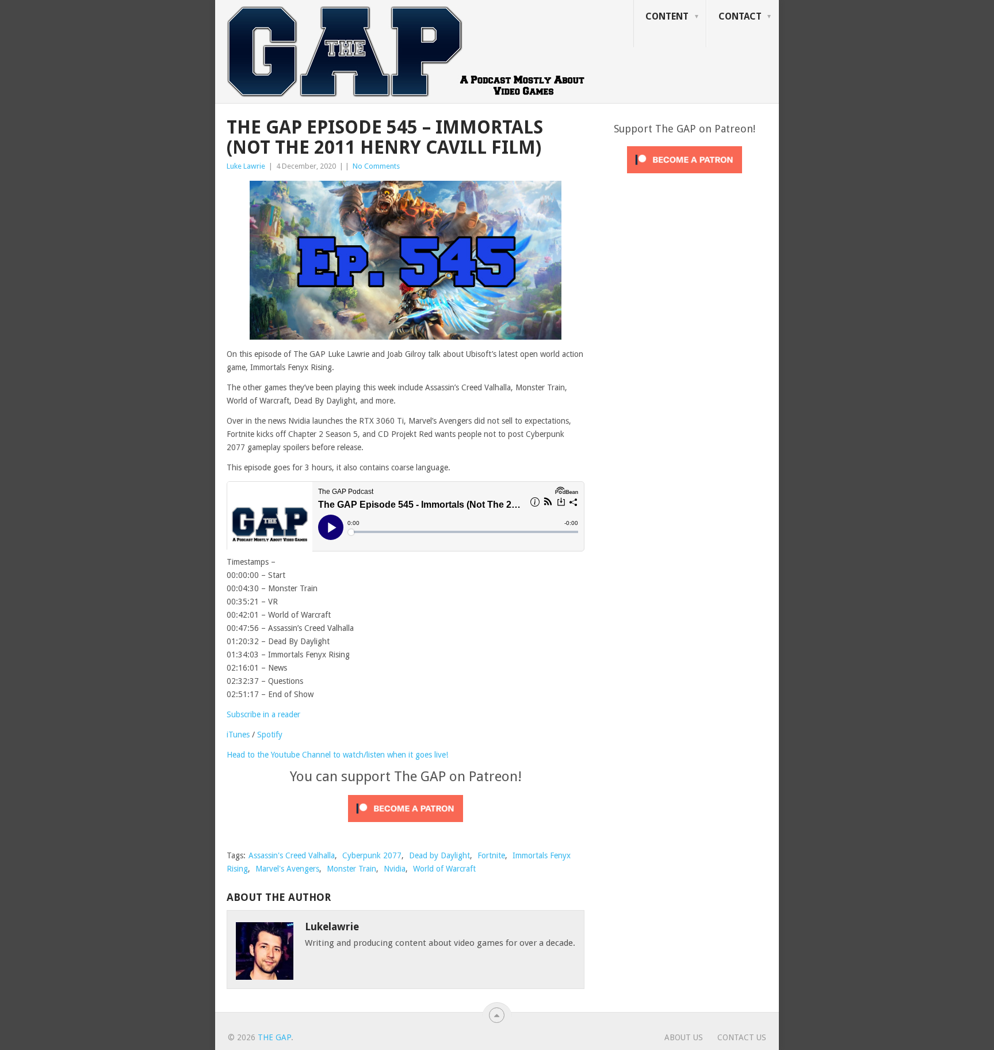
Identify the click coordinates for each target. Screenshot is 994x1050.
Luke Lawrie (246, 166)
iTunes (238, 734)
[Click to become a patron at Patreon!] (405, 825)
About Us (683, 1037)
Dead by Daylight (439, 855)
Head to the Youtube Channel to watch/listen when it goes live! (337, 754)
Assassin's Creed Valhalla (291, 855)
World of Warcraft (444, 868)
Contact (740, 16)
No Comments (376, 166)
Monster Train (351, 868)
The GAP (274, 1037)
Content (667, 16)
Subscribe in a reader (263, 714)
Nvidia (395, 868)
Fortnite (491, 855)
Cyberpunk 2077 (372, 855)
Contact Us (741, 1037)
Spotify (269, 734)
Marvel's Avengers (287, 868)
